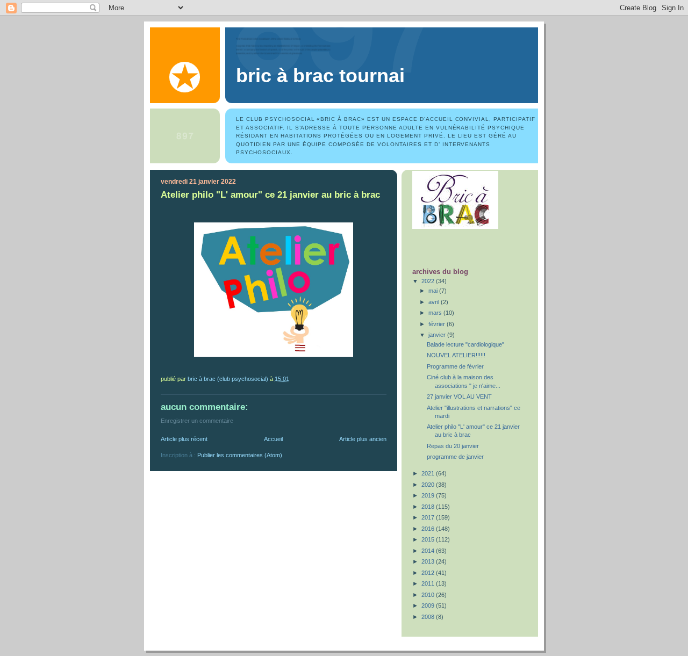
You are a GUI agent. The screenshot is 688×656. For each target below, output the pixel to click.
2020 (428, 484)
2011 (428, 583)
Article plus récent (184, 439)
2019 (428, 495)
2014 (428, 550)
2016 (428, 528)
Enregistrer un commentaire (197, 420)
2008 (428, 617)
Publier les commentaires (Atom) (239, 455)
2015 (428, 539)
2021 (428, 473)
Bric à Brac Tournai (320, 75)
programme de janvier (455, 456)
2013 (428, 561)
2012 (428, 573)
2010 (428, 595)
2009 (428, 605)
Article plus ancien (362, 439)
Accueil (273, 439)
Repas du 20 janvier (453, 446)
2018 (428, 506)
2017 (428, 517)
